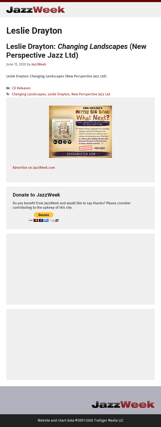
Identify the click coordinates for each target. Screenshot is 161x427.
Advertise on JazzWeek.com (34, 168)
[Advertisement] (80, 269)
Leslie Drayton (59, 94)
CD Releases (21, 88)
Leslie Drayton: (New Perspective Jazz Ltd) (76, 51)
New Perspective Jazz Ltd (90, 94)
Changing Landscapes (29, 94)
